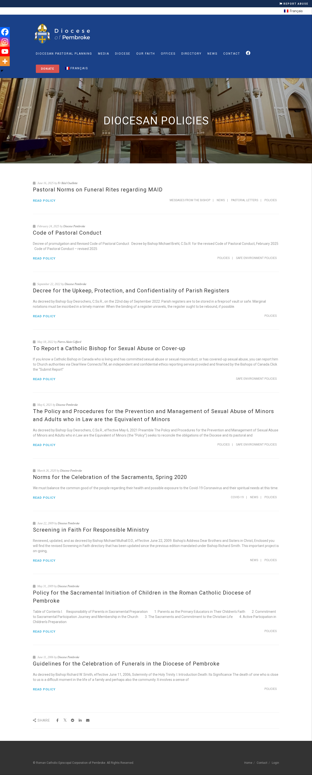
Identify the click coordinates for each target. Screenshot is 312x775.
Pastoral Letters (244, 200)
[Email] (88, 720)
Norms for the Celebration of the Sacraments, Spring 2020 (110, 477)
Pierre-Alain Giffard (69, 342)
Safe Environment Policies (256, 258)
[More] (5, 61)
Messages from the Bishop (190, 200)
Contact (231, 53)
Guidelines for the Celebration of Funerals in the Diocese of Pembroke (126, 664)
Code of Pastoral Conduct (67, 233)
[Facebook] (5, 32)
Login (275, 763)
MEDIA (103, 53)
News (212, 53)
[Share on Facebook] (57, 720)
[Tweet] (65, 720)
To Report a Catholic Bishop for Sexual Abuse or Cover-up (109, 348)
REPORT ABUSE (295, 3)
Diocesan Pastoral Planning (64, 53)
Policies (270, 200)
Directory (191, 53)
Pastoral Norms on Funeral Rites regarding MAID (98, 190)
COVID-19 (237, 497)
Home (248, 763)
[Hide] (2, 71)
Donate (47, 68)
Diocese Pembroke (74, 226)
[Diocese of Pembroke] (63, 34)
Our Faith (145, 53)
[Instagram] (5, 42)
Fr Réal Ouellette (68, 183)
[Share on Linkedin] (80, 720)
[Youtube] (5, 51)
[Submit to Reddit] (72, 720)
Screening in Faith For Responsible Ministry (91, 530)
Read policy (44, 200)
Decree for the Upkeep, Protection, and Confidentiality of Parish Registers (131, 291)
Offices (168, 53)
